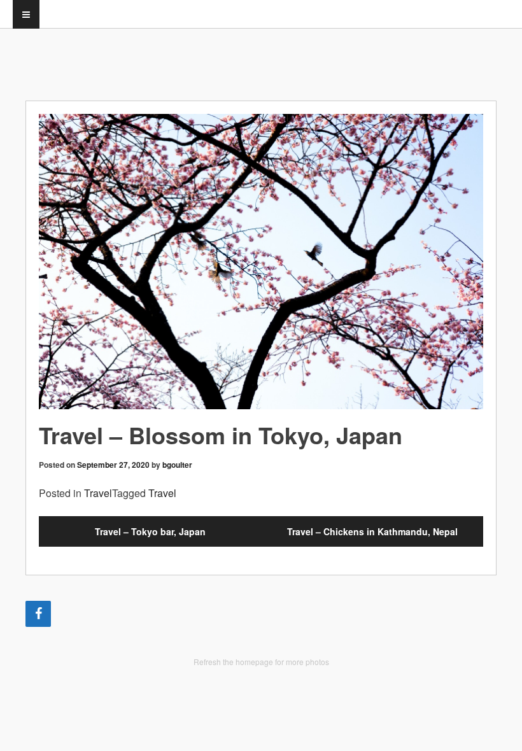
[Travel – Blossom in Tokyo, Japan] (261, 261)
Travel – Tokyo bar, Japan (150, 531)
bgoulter (177, 464)
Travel (98, 493)
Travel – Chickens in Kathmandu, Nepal (372, 531)
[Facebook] (38, 614)
